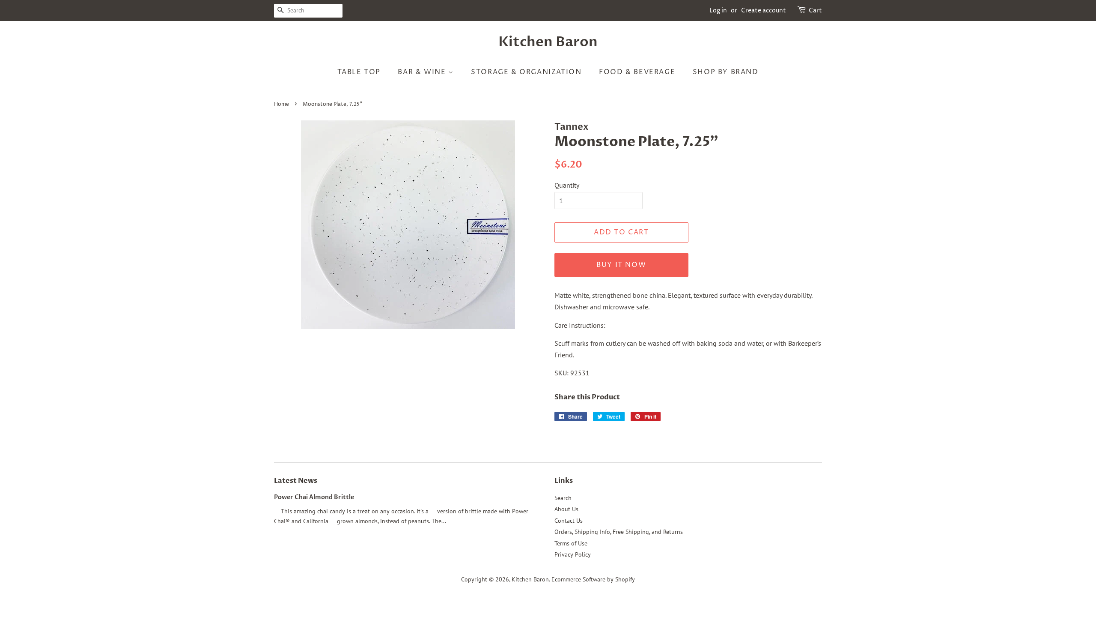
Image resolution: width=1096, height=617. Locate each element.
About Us (566, 509)
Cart (815, 10)
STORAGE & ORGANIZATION (526, 72)
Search (563, 498)
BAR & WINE (423, 72)
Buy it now (621, 265)
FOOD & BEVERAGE (637, 72)
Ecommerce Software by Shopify (593, 579)
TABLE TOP (358, 72)
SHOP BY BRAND (726, 72)
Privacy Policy (572, 554)
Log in (718, 10)
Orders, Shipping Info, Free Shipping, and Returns (618, 532)
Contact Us (568, 520)
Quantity (566, 185)
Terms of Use (570, 543)
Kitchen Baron (548, 42)
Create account (763, 10)
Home (281, 104)
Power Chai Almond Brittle (314, 497)
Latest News (295, 480)
